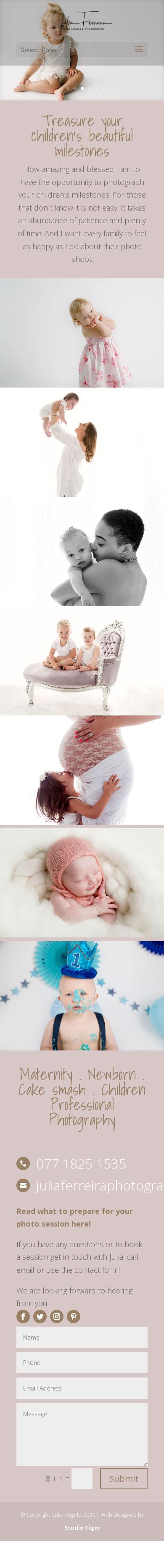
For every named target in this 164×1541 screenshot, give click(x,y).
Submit (123, 1478)
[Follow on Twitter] (40, 1316)
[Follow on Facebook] (23, 1316)
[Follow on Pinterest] (73, 1316)
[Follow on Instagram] (56, 1316)
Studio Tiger (82, 1527)
